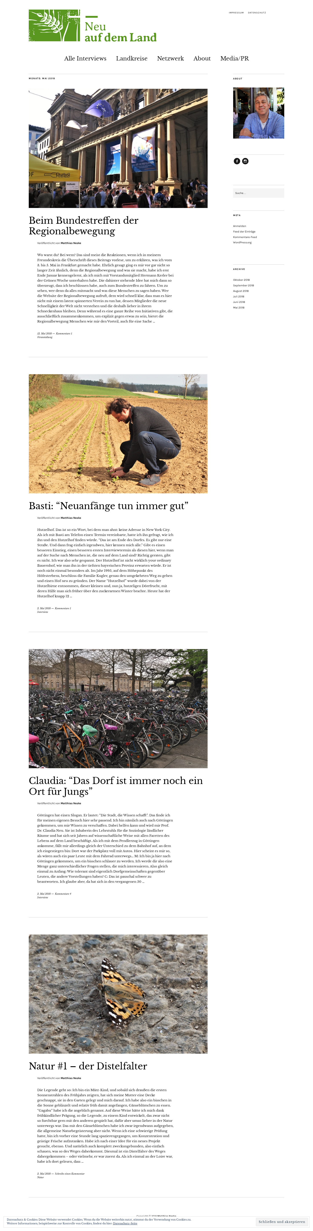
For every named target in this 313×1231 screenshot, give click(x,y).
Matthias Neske (71, 243)
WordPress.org (242, 242)
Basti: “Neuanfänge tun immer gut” (108, 506)
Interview (42, 611)
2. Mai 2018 (44, 608)
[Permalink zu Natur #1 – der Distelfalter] (118, 1052)
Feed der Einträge (244, 231)
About (202, 58)
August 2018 (241, 290)
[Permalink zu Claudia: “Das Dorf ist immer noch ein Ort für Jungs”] (118, 767)
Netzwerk (170, 58)
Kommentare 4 (63, 893)
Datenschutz (257, 12)
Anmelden (239, 226)
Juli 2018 (238, 296)
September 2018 (243, 285)
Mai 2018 (238, 307)
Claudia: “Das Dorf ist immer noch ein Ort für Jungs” (116, 786)
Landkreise (132, 58)
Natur (40, 1177)
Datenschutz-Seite (125, 1223)
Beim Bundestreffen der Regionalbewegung (83, 226)
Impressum (236, 12)
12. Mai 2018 (44, 333)
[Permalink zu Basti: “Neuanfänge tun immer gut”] (118, 492)
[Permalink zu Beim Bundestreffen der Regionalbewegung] (118, 207)
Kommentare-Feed (245, 237)
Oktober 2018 (241, 279)
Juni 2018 (239, 302)
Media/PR (234, 58)
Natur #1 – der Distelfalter (88, 1066)
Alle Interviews (85, 58)
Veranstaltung (44, 337)
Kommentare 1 (64, 333)
